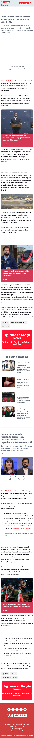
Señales (24, 3)
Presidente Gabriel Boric (19, 322)
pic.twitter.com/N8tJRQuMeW (22, 528)
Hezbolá (13, 674)
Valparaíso (5, 322)
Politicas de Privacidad (17, 731)
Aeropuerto (5, 326)
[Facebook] (15, 69)
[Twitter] (19, 69)
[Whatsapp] (10, 69)
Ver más (5, 144)
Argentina (5, 674)
